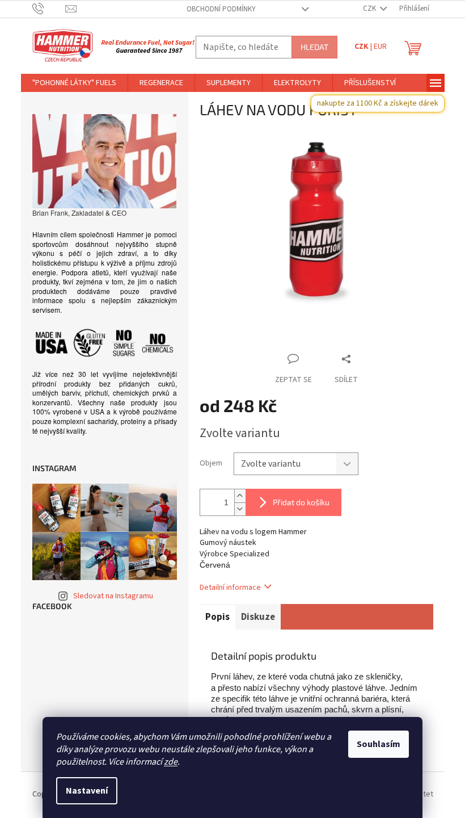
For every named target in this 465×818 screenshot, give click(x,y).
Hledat (314, 47)
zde (170, 762)
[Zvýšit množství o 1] (240, 495)
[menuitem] (74, 83)
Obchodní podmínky (221, 9)
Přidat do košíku (301, 502)
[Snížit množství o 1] (240, 508)
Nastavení (87, 791)
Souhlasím (378, 744)
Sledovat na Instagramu (113, 596)
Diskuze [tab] (258, 617)
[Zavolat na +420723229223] (49, 8)
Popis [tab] (217, 617)
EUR (380, 46)
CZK (370, 8)
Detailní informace (230, 587)
